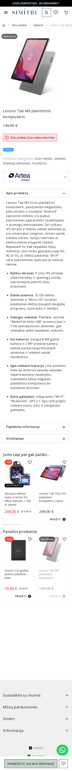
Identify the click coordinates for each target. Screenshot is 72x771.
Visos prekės (19, 25)
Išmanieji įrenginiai (17, 163)
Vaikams (38, 25)
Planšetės (39, 163)
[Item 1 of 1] (36, 68)
